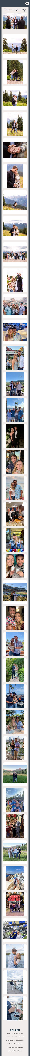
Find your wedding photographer (15, 1043)
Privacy (16, 1050)
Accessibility (11, 1050)
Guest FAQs (14, 1036)
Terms (20, 1050)
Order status (22, 1036)
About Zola (7, 1036)
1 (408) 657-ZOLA (20, 1040)
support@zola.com (10, 1040)
